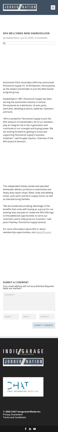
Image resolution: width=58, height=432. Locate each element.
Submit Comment (44, 325)
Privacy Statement (13, 414)
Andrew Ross (12, 37)
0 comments (41, 37)
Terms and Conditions (14, 417)
